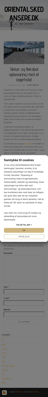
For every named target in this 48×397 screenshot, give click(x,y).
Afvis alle (24, 236)
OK (24, 230)
